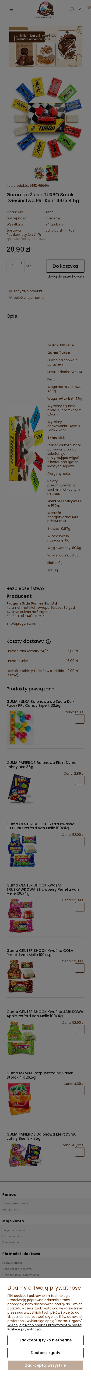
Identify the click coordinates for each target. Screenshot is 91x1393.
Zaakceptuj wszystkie (45, 1365)
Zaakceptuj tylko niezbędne (45, 1340)
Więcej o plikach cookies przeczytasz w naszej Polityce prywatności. (44, 1327)
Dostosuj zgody (45, 1352)
